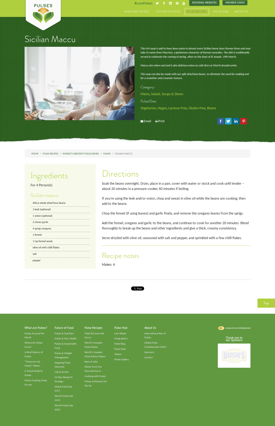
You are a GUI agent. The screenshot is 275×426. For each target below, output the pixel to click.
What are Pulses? (137, 11)
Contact (148, 357)
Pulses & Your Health (66, 338)
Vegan (162, 108)
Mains (145, 94)
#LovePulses (143, 3)
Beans (211, 108)
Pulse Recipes (197, 11)
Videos (117, 354)
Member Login (234, 2)
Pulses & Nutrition (64, 333)
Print (161, 121)
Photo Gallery (121, 359)
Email (147, 121)
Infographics (121, 338)
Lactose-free (177, 108)
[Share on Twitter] (228, 121)
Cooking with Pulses (95, 376)
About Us (241, 11)
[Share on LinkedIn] (236, 121)
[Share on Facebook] (220, 121)
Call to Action (62, 372)
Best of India (91, 361)
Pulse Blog (119, 344)
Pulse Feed (120, 349)
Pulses (43, 15)
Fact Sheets (120, 333)
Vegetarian (148, 108)
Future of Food (168, 11)
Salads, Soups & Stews (167, 94)
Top (266, 303)
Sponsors (149, 352)
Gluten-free (197, 108)
